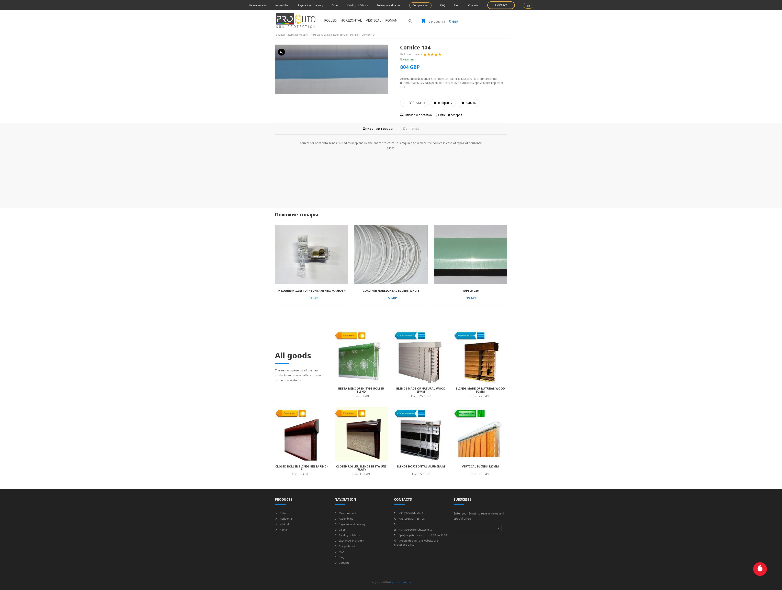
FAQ (442, 5)
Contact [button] (501, 5)
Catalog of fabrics (357, 5)
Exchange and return (389, 5)
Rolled (283, 513)
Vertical (284, 524)
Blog (456, 5)
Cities (335, 5)
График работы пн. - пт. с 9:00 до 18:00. (422, 535)
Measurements (258, 5)
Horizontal (285, 518)
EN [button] (528, 5)
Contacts (473, 5)
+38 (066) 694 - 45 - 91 (411, 513)
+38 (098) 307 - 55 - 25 (411, 518)
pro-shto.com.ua (402, 582)
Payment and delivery (310, 5)
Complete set (420, 5)
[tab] (378, 128)
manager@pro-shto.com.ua (415, 529)
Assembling (282, 5)
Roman (283, 529)
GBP (443, 21)
